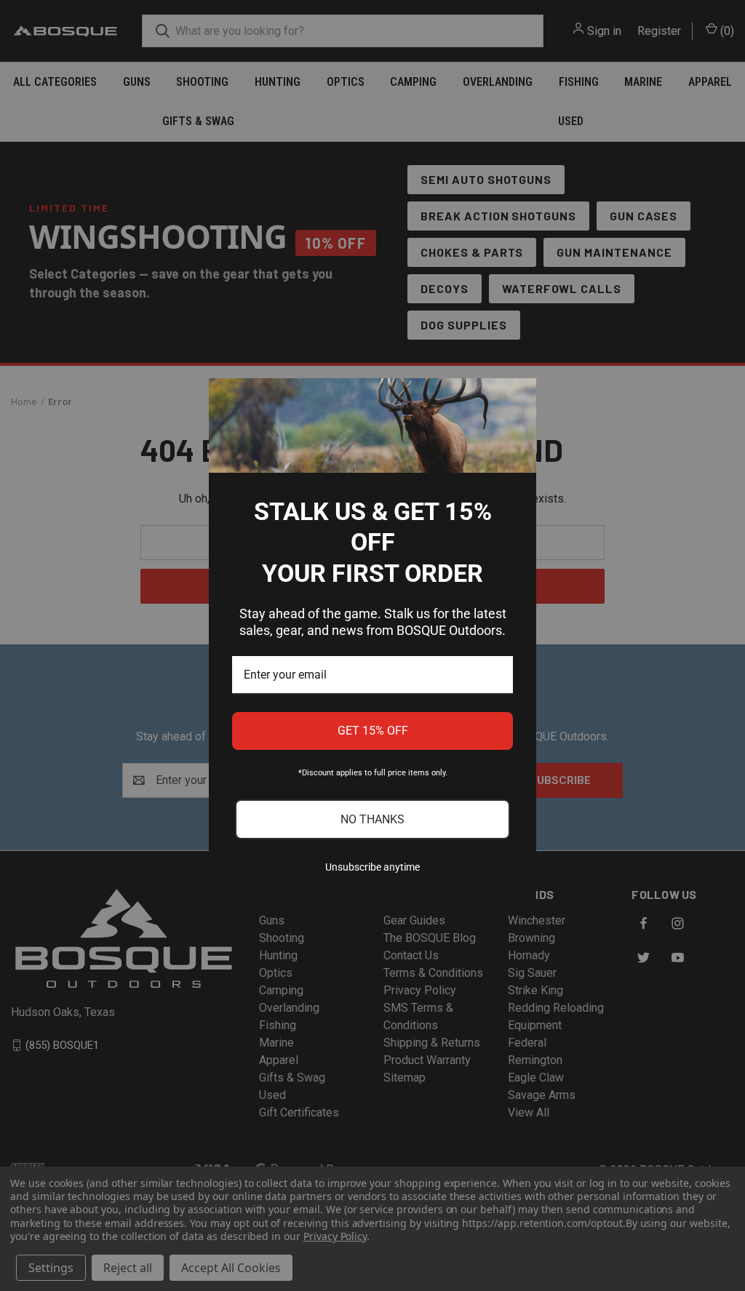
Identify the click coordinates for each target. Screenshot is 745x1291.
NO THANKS (372, 819)
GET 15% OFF (373, 731)
